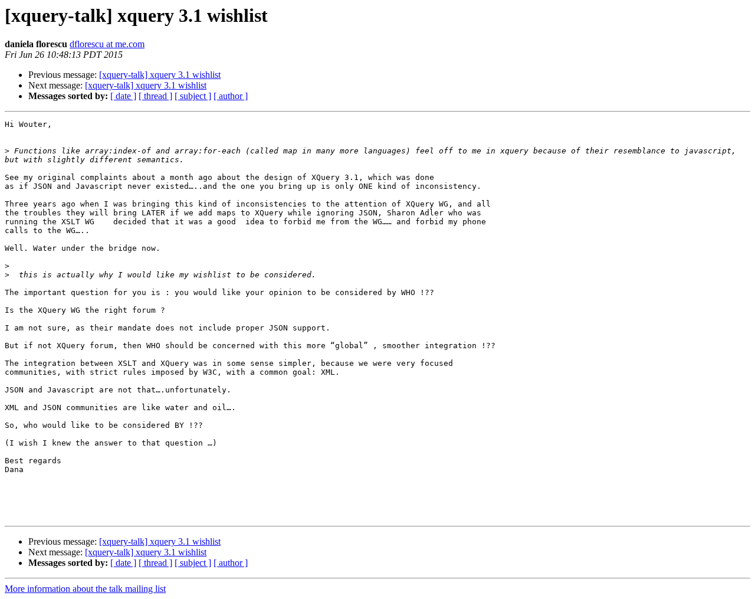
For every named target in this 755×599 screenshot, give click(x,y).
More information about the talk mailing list (85, 589)
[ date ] (123, 96)
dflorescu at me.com (107, 44)
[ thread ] (155, 96)
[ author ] (231, 96)
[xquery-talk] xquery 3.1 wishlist (160, 75)
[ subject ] (193, 96)
